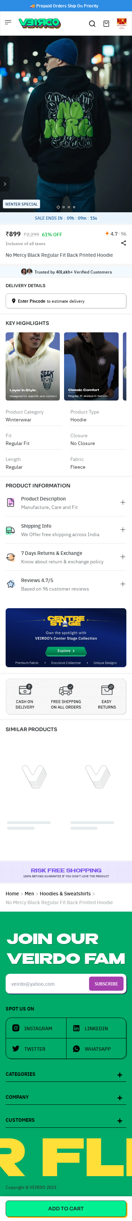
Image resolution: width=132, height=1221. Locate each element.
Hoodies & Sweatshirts (65, 893)
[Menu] (9, 23)
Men (29, 893)
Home (12, 893)
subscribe (106, 983)
